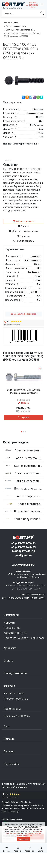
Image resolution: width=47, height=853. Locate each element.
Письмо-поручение (16, 698)
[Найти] (42, 13)
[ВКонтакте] (23, 97)
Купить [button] (25, 417)
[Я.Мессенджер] (41, 97)
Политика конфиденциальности (24, 638)
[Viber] (34, 97)
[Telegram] (30, 97)
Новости (9, 622)
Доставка (10, 648)
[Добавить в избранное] (40, 368)
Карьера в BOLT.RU (15, 632)
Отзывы (9, 751)
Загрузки (9, 685)
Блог (7, 726)
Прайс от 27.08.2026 (17, 716)
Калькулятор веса (15, 673)
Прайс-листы (12, 708)
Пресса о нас (12, 627)
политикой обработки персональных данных (28, 834)
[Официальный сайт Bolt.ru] (13, 4)
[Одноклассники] (27, 97)
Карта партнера (14, 693)
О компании (11, 614)
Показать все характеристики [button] (20, 143)
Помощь (9, 738)
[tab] (23, 221)
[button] (42, 5)
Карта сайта (11, 764)
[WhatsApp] (38, 97)
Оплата (8, 660)
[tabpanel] (23, 276)
